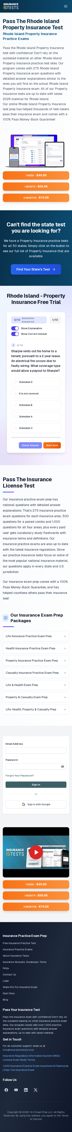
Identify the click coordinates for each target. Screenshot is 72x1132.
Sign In (36, 784)
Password (12, 760)
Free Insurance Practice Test (19, 943)
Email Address (14, 743)
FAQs (6, 968)
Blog (5, 999)
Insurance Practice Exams (18, 949)
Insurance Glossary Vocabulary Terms (24, 962)
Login (6, 980)
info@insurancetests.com (18, 1049)
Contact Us (9, 974)
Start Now (52, 445)
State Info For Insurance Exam (20, 987)
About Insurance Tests (16, 955)
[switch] (15, 328)
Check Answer (30, 445)
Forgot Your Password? (20, 775)
